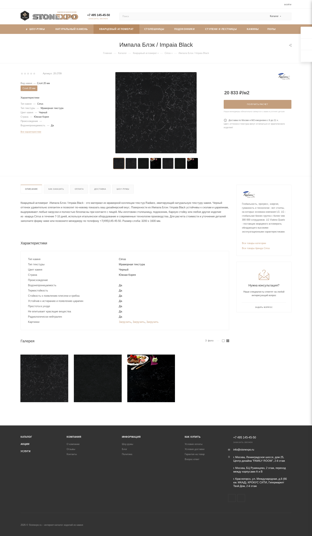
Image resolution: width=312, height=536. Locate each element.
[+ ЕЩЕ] (285, 29)
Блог (124, 449)
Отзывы (71, 449)
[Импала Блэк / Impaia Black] (44, 378)
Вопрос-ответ (192, 459)
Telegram (232, 498)
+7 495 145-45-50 (98, 15)
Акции (25, 444)
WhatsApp (241, 498)
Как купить (193, 437)
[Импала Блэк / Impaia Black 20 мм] (156, 112)
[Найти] (287, 16)
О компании (73, 444)
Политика (127, 454)
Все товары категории (254, 243)
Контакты (72, 454)
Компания (74, 437)
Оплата (79, 189)
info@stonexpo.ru (243, 449)
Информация (131, 437)
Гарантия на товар (195, 454)
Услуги (26, 451)
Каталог (26, 437)
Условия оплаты (193, 444)
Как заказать (56, 189)
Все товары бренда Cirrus (256, 248)
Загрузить (125, 321)
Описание (31, 189)
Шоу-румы (123, 189)
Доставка (100, 189)
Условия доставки (194, 449)
